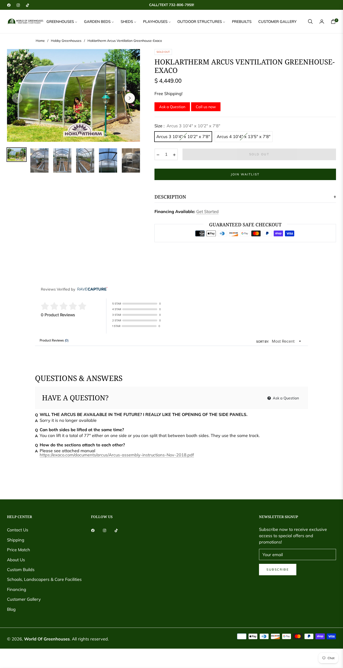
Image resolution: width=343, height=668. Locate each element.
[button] (310, 21)
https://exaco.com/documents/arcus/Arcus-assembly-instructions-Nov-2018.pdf (117, 455)
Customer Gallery (24, 599)
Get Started (207, 211)
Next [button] (130, 98)
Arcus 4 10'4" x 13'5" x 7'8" (243, 136)
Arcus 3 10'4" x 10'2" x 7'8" (183, 136)
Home (40, 41)
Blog (11, 609)
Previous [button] (17, 98)
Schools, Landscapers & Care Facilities (44, 579)
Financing (16, 589)
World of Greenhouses (47, 639)
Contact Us (17, 530)
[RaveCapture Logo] (91, 289)
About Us (16, 559)
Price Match (18, 549)
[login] (322, 21)
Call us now (206, 106)
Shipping (15, 540)
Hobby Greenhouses (66, 41)
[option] (73, 95)
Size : (187, 125)
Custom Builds (21, 569)
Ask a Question (172, 106)
